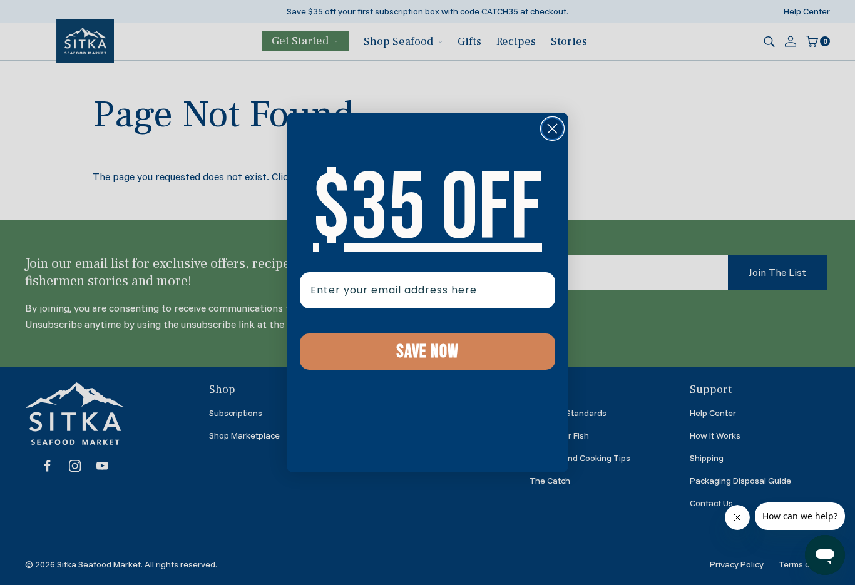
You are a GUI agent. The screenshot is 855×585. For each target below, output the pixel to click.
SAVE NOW (427, 351)
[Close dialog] (552, 129)
